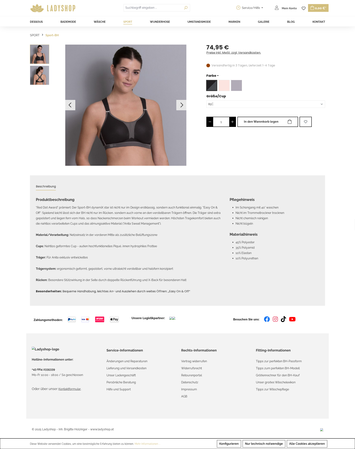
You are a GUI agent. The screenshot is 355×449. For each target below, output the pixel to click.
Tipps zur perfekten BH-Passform (279, 361)
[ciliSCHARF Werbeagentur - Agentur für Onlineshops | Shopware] (321, 429)
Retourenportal (191, 375)
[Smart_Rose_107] (224, 85)
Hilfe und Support (118, 389)
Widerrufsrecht (191, 368)
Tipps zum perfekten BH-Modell (278, 368)
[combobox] (153, 7)
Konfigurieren (229, 443)
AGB (184, 396)
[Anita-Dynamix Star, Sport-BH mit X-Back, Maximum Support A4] (126, 105)
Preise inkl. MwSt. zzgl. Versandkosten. (233, 52)
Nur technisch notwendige (264, 443)
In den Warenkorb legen (261, 121)
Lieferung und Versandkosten (126, 368)
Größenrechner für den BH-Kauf (278, 375)
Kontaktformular (69, 389)
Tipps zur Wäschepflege (272, 389)
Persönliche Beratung (121, 382)
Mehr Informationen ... (147, 443)
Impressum (189, 389)
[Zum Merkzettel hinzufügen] (306, 122)
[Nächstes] (181, 105)
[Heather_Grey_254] (236, 85)
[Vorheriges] (70, 105)
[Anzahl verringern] (210, 122)
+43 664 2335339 (43, 369)
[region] (114, 105)
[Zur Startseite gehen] (53, 8)
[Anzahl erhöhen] (232, 122)
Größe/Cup (216, 96)
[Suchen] (185, 7)
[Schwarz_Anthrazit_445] (211, 85)
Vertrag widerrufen (194, 361)
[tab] (46, 186)
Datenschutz (189, 382)
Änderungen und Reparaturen (126, 361)
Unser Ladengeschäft (121, 375)
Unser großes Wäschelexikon (275, 382)
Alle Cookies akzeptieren (307, 443)
